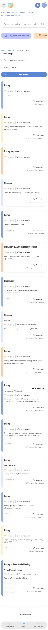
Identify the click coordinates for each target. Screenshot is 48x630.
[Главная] (10, 5)
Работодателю (7, 15)
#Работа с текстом (10, 584)
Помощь (16, 15)
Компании (33, 13)
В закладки (40, 101)
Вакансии (5, 13)
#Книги (7, 298)
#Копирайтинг (9, 230)
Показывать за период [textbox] (14, 60)
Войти (37, 5)
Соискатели (23, 13)
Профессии (13, 13)
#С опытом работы (11, 592)
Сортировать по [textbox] (11, 67)
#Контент (8, 444)
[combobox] (24, 60)
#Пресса (7, 514)
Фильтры (24, 74)
